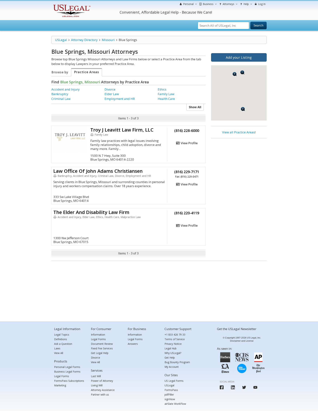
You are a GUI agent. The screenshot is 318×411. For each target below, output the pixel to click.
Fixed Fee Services (102, 348)
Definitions (60, 339)
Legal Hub (170, 348)
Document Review (102, 344)
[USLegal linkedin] (233, 387)
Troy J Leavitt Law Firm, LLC (121, 129)
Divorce (110, 89)
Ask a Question (63, 344)
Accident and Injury (65, 89)
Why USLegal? (173, 353)
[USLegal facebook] (222, 387)
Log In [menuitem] (261, 4)
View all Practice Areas (238, 132)
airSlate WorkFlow (175, 403)
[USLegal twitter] (244, 387)
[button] (243, 109)
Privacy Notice (173, 344)
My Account (172, 367)
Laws (57, 348)
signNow (170, 399)
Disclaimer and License (242, 341)
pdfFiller (169, 394)
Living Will (97, 385)
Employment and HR (120, 99)
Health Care (166, 99)
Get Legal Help (99, 353)
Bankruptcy (59, 94)
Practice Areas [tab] (86, 72)
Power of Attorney (102, 380)
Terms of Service (175, 339)
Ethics (162, 89)
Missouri (108, 40)
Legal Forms (61, 376)
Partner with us (100, 394)
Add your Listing (239, 57)
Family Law (166, 94)
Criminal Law (60, 99)
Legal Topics (61, 334)
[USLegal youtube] (255, 387)
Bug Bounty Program (177, 362)
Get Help (170, 357)
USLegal (61, 40)
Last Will (96, 376)
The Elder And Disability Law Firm (91, 212)
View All (58, 353)
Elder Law (112, 94)
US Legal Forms (174, 380)
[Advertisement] (239, 165)
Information (98, 334)
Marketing (60, 385)
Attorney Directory (84, 40)
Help (246, 4)
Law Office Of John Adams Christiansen (98, 171)
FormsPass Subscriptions (69, 380)
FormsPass (171, 390)
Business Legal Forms (67, 371)
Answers (133, 344)
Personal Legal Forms (67, 367)
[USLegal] (71, 5)
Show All (195, 107)
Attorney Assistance (103, 390)
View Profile (189, 143)
